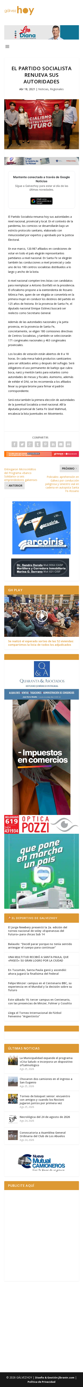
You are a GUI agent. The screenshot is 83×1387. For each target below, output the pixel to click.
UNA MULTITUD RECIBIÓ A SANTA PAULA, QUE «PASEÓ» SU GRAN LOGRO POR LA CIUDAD (38, 958)
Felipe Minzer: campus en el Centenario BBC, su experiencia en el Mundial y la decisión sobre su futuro (40, 986)
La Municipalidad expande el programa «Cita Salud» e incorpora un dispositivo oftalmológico (46, 1061)
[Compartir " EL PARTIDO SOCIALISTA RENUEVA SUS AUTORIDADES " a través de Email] (61, 444)
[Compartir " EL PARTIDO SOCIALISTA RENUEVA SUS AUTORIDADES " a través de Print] (68, 444)
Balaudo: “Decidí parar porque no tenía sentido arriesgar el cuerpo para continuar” (40, 945)
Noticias (43, 89)
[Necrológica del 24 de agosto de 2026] (13, 1119)
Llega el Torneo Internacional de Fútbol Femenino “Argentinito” (34, 1014)
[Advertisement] (41, 1235)
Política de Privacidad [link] (41, 1382)
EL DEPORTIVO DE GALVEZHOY (34, 918)
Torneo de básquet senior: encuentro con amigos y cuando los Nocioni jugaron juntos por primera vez (45, 1099)
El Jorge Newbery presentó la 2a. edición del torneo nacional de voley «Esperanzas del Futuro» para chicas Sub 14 (37, 930)
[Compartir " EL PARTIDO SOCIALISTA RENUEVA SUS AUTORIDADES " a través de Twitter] (22, 444)
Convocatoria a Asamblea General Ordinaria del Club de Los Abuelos (43, 1134)
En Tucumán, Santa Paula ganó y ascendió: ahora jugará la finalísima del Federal (37, 971)
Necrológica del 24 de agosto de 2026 (45, 1117)
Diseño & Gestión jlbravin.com (54, 1377)
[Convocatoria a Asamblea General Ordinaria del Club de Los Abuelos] (13, 1135)
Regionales (57, 89)
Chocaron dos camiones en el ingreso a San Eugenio (46, 1080)
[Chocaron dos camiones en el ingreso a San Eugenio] (13, 1081)
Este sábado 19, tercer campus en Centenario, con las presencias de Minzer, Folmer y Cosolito (40, 1001)
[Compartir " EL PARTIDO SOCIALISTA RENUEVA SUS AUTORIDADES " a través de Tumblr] (38, 444)
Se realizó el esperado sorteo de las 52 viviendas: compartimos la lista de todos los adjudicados (41, 643)
